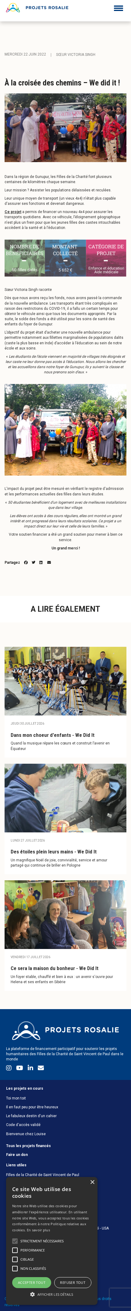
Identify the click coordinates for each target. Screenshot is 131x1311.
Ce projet (13, 212)
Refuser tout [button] (72, 1282)
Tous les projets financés (28, 1146)
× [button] (92, 1182)
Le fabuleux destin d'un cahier (31, 1116)
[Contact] (41, 1069)
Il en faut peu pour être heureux (32, 1107)
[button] (51, 1294)
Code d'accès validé (23, 1125)
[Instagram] (9, 1069)
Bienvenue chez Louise (26, 1134)
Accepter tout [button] (31, 1282)
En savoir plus (38, 1230)
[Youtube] (20, 1069)
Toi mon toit (16, 1098)
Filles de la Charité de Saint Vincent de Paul (42, 1175)
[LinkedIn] (31, 1069)
